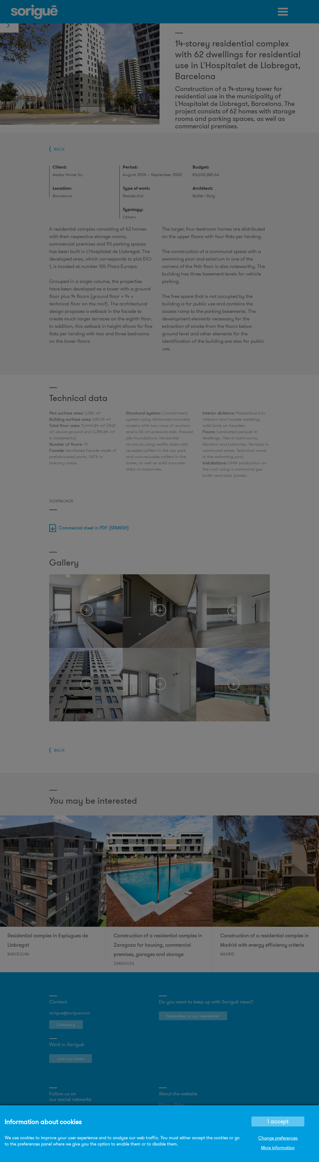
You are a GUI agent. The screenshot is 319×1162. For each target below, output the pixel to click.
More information (278, 1147)
